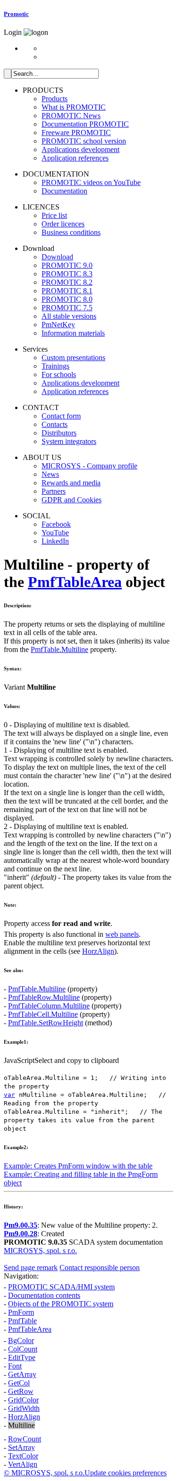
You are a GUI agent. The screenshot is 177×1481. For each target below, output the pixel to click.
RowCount (24, 1439)
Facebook (56, 524)
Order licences (63, 224)
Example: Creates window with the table (78, 1166)
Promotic (16, 13)
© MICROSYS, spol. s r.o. (44, 1473)
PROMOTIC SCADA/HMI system (61, 1287)
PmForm (21, 1312)
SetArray (21, 1447)
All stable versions (69, 316)
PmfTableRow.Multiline (44, 997)
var (9, 1094)
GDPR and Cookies (71, 500)
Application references (75, 158)
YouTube (55, 533)
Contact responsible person (99, 1268)
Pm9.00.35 (20, 1225)
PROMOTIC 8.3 (67, 274)
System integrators (69, 441)
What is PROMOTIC (74, 107)
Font (15, 1366)
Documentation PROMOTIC (85, 124)
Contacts (54, 424)
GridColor (23, 1400)
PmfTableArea (75, 581)
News (50, 474)
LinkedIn (55, 541)
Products (54, 99)
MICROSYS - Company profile (89, 466)
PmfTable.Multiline (59, 649)
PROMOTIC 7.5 (67, 308)
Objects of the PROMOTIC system (60, 1304)
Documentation (64, 191)
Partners (54, 491)
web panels (122, 934)
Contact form (61, 416)
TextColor (23, 1456)
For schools (59, 374)
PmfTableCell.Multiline (43, 1014)
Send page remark (31, 1268)
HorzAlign (98, 951)
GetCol (19, 1383)
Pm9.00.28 (20, 1234)
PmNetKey (58, 325)
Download (57, 257)
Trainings (55, 366)
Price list (54, 215)
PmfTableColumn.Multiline (49, 1006)
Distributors (59, 433)
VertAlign (22, 1464)
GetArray (22, 1374)
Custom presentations (73, 358)
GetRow (21, 1391)
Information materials (73, 333)
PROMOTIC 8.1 (67, 291)
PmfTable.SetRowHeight (45, 1023)
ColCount (22, 1349)
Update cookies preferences (125, 1473)
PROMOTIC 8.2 (67, 282)
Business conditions (71, 232)
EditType (21, 1357)
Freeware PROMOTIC (76, 133)
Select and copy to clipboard (76, 1060)
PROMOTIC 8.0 (67, 299)
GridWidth (24, 1408)
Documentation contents (44, 1295)
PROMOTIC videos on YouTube (91, 182)
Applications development (80, 149)
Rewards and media (71, 483)
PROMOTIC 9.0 (67, 265)
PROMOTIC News (71, 116)
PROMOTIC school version (84, 141)
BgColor (21, 1340)
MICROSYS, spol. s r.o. (40, 1251)
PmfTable (22, 1321)
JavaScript (19, 1060)
